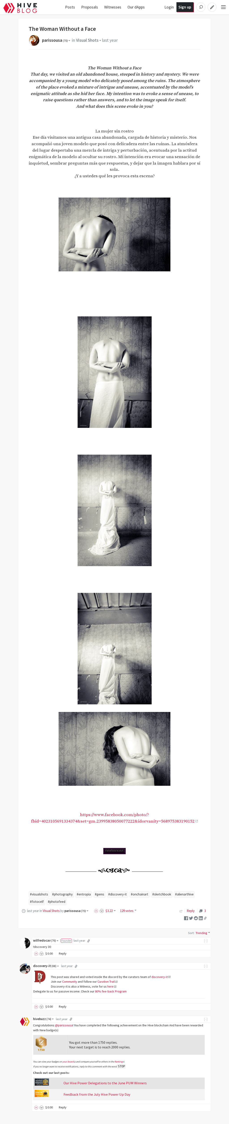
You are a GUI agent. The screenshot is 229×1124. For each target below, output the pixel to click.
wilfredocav (44, 940)
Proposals (89, 7)
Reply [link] (191, 911)
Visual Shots (87, 40)
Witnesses (112, 7)
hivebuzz (42, 1019)
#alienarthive (184, 894)
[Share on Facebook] (186, 918)
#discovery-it (117, 894)
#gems (99, 894)
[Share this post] (205, 918)
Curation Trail (106, 982)
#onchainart (139, 894)
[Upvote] (97, 911)
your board (68, 1061)
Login (169, 7)
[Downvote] (102, 911)
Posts (70, 7)
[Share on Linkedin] (201, 918)
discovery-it (44, 966)
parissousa (55, 40)
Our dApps (136, 7)
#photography (62, 894)
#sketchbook (161, 894)
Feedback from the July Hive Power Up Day (97, 1094)
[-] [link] (206, 940)
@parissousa (64, 1025)
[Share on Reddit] (196, 918)
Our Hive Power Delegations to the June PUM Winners (105, 1083)
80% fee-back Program (111, 991)
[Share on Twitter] (191, 918)
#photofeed (56, 901)
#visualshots (39, 894)
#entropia (84, 894)
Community (69, 982)
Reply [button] (62, 953)
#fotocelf (37, 901)
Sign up (184, 7)
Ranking (118, 1061)
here (110, 986)
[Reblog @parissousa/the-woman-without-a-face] (181, 911)
